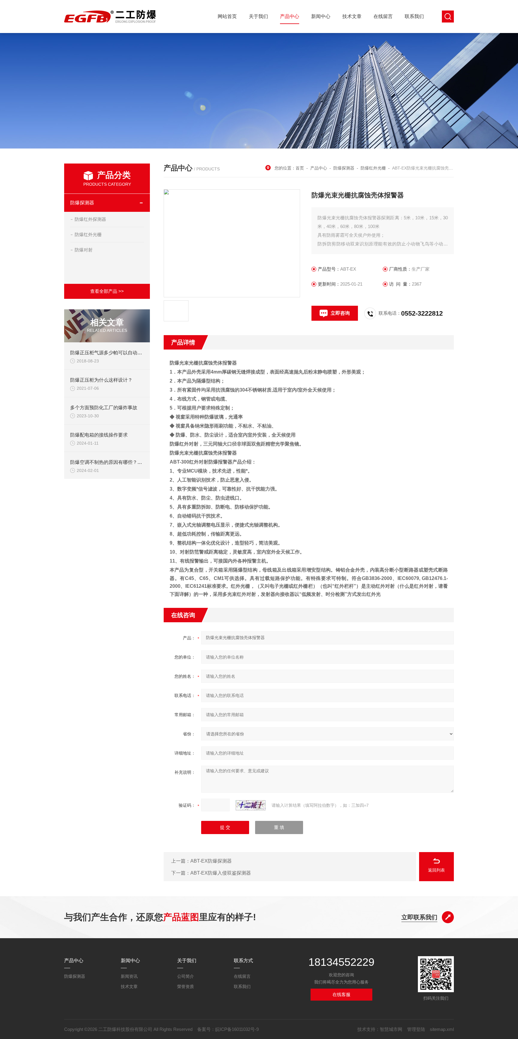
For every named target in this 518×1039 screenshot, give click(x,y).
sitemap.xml (442, 1029)
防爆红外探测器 (90, 219)
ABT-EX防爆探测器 (211, 860)
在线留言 (383, 16)
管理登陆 (416, 1029)
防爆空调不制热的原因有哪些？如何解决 (113, 462)
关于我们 (258, 16)
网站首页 (227, 16)
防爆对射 (84, 249)
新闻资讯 (129, 976)
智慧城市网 (391, 1029)
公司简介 (185, 976)
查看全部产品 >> (107, 291)
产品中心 (289, 16)
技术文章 (352, 16)
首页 (300, 168)
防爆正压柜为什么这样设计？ (101, 380)
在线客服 (341, 994)
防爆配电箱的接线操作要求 (99, 434)
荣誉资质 (185, 986)
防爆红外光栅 (88, 234)
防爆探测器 (82, 202)
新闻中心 (320, 16)
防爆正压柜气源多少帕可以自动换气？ (111, 352)
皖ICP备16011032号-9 (237, 1029)
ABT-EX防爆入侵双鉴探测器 (220, 872)
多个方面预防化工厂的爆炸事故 (103, 407)
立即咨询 (340, 313)
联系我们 (414, 16)
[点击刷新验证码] (251, 805)
